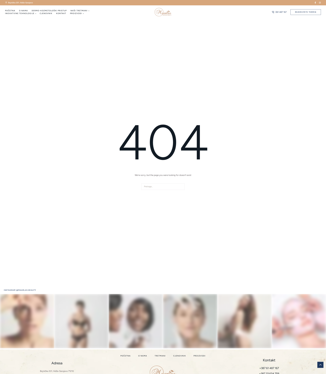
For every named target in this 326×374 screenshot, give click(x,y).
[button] (315, 3)
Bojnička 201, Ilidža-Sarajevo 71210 (57, 371)
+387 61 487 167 (269, 368)
